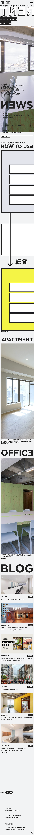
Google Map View (11, 817)
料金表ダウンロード (5, 23)
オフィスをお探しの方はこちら (8, 19)
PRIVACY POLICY (10, 829)
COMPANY (21, 829)
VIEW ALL (4, 136)
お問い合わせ (16, 787)
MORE (3, 331)
